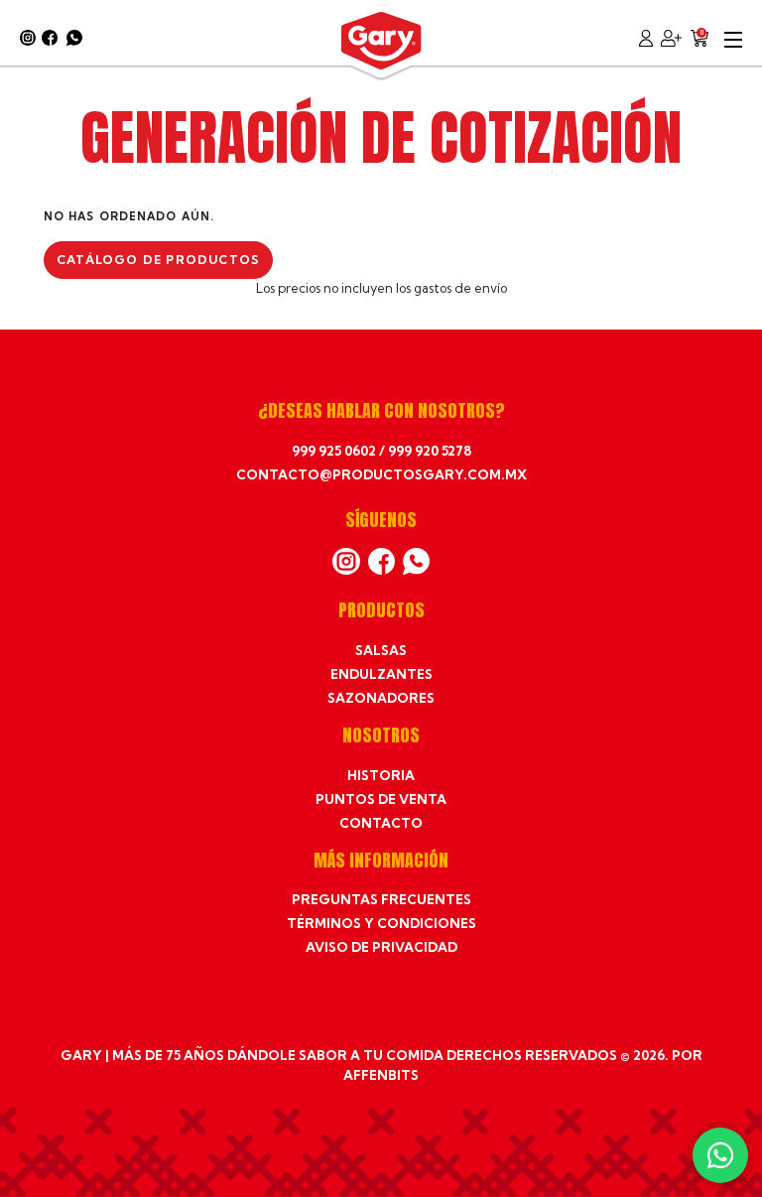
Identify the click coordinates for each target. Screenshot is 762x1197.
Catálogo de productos (158, 259)
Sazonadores (381, 698)
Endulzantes (381, 674)
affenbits (381, 1075)
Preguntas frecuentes (381, 899)
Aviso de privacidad (381, 947)
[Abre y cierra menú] (733, 38)
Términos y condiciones (381, 923)
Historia (381, 775)
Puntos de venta (381, 799)
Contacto (381, 823)
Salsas (381, 650)
